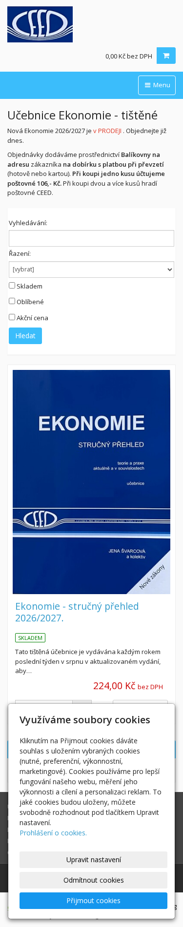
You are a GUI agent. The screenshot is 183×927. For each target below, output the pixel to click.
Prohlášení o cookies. (53, 832)
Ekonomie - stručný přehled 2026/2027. (77, 611)
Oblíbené (30, 301)
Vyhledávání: (28, 222)
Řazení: (20, 253)
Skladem (29, 286)
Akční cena (32, 317)
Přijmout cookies (93, 900)
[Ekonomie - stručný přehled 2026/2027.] (91, 482)
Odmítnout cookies (93, 880)
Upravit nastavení (93, 859)
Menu (161, 84)
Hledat (25, 335)
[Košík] (166, 55)
